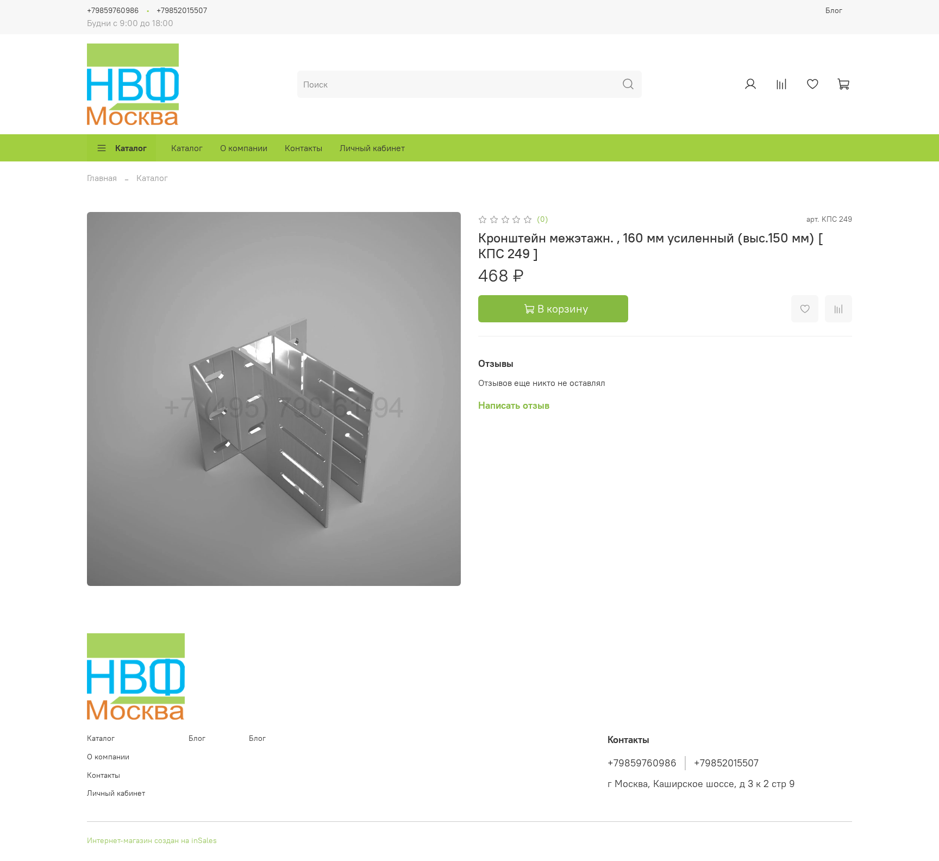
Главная (102, 177)
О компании (243, 147)
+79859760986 (113, 10)
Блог (833, 10)
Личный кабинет (372, 147)
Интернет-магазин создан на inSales (152, 840)
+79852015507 (181, 10)
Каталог (131, 147)
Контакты (303, 147)
